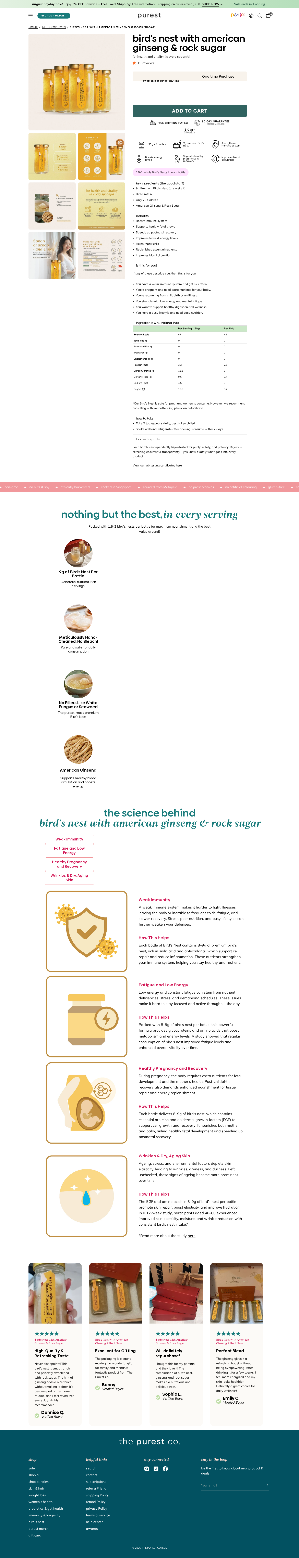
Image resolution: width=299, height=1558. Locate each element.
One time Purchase (218, 76)
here (191, 1235)
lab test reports (148, 439)
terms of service (98, 1515)
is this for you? (146, 265)
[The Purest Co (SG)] (149, 15)
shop (32, 1459)
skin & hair (36, 1488)
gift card (34, 1535)
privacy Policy (96, 1508)
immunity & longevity (44, 1515)
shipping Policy (97, 1495)
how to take (145, 418)
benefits (142, 216)
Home (33, 27)
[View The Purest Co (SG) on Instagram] (147, 1469)
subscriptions (96, 1482)
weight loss (37, 1495)
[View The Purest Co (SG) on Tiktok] (156, 1469)
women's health (40, 1502)
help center (94, 1522)
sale (31, 1468)
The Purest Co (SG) (154, 1547)
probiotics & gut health (45, 1508)
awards (92, 1529)
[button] (135, 63)
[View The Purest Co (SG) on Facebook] (165, 1469)
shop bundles (38, 1482)
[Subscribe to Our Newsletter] (263, 1485)
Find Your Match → (54, 15)
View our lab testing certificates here (157, 465)
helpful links (96, 1459)
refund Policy (96, 1502)
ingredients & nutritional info (157, 323)
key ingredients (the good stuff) (160, 183)
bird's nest (36, 1522)
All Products (54, 27)
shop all (34, 1475)
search (91, 1468)
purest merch (38, 1529)
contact (91, 1475)
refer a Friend (96, 1488)
